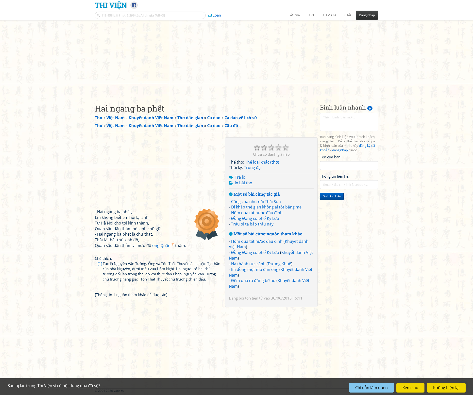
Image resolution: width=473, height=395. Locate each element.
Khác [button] (348, 15)
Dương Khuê (279, 263)
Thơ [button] (310, 15)
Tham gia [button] (328, 15)
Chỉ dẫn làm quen (371, 387)
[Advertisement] (236, 58)
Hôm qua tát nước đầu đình (257, 212)
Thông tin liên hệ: (334, 176)
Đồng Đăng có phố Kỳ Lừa (255, 218)
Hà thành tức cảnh (248, 263)
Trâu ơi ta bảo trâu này (252, 224)
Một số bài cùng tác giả (256, 194)
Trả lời (240, 177)
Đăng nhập (367, 15)
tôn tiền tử (254, 298)
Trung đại (253, 167)
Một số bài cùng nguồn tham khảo (268, 234)
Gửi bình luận (332, 196)
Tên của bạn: (330, 156)
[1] (100, 263)
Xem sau (410, 387)
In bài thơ (243, 183)
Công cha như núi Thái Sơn (256, 201)
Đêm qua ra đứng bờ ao (253, 280)
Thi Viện (111, 5)
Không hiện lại (446, 387)
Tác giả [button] (294, 15)
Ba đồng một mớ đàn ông (254, 269)
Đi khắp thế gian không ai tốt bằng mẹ (266, 207)
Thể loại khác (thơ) (262, 162)
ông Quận (163, 245)
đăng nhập (340, 150)
